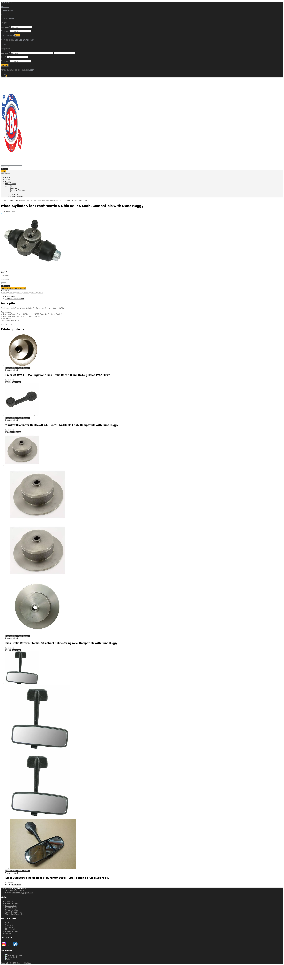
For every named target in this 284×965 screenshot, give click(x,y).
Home (7, 177)
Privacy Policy (11, 906)
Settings (13, 188)
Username (5, 27)
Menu (4, 171)
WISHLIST (5, 7)
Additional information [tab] (14, 299)
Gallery (8, 182)
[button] (5, 173)
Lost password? (7, 35)
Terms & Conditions (13, 912)
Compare (9, 927)
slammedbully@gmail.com (22, 893)
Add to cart (5, 286)
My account (10, 929)
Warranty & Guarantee (14, 914)
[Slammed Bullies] (12, 164)
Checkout (14, 194)
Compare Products (17, 190)
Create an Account (25, 40)
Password (5, 31)
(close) (3, 44)
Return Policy (11, 908)
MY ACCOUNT (6, 3)
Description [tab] (10, 296)
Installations (10, 184)
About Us (9, 901)
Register (11, 18)
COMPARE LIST (7, 11)
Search (4, 169)
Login (31, 70)
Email (3, 57)
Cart (11, 192)
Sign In (4, 18)
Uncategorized (13, 200)
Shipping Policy (11, 910)
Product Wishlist (16, 196)
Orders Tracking (12, 904)
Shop (7, 179)
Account (9, 186)
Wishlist (8, 933)
